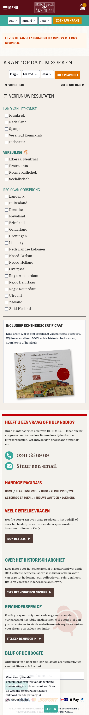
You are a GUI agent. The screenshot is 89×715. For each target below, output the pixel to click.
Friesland (16, 223)
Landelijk (16, 196)
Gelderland (17, 229)
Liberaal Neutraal (23, 159)
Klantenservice (27, 491)
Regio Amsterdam (23, 276)
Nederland (17, 122)
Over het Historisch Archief (27, 592)
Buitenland (17, 203)
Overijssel (16, 269)
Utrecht (15, 296)
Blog (44, 491)
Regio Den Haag (21, 282)
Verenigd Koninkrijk (25, 135)
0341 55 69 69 (33, 455)
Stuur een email (37, 466)
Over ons (68, 498)
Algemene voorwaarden (64, 708)
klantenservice (23, 431)
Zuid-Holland (19, 309)
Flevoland (16, 216)
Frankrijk (16, 115)
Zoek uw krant (67, 20)
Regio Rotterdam (22, 289)
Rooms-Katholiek (22, 172)
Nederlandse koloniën (26, 249)
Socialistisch (19, 179)
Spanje (14, 129)
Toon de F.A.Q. (16, 539)
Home (9, 491)
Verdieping (58, 491)
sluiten (51, 709)
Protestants (18, 166)
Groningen (17, 236)
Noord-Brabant (21, 256)
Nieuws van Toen (47, 498)
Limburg (15, 243)
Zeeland (15, 302)
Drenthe (15, 210)
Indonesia (16, 142)
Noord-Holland (20, 262)
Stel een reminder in (21, 639)
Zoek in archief (67, 75)
